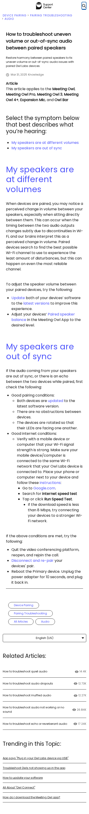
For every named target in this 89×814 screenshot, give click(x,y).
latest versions (36, 303)
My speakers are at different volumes (45, 142)
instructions (50, 482)
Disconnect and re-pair (32, 560)
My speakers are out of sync (36, 148)
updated (55, 400)
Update (18, 297)
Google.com (44, 488)
